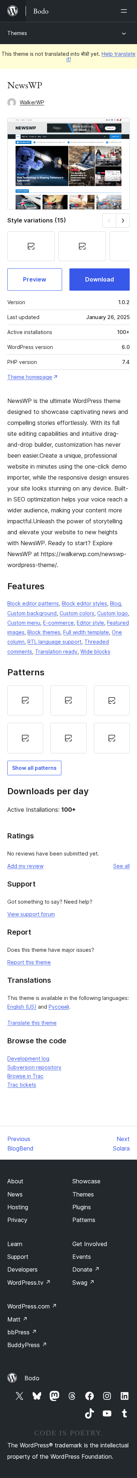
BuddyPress (27, 1345)
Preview (34, 279)
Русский (59, 1007)
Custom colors (77, 613)
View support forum (31, 914)
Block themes (43, 632)
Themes (17, 33)
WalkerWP (32, 102)
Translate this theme (32, 1023)
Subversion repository (34, 1067)
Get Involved (89, 1244)
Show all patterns (34, 768)
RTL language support (54, 642)
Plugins (81, 1207)
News (15, 1194)
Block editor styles (84, 603)
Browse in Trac (25, 1076)
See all (121, 866)
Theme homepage (29, 377)
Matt (17, 1319)
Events (81, 1256)
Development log (28, 1058)
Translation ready (56, 651)
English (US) (22, 1007)
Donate (86, 1269)
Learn (14, 1244)
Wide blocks (95, 651)
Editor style (90, 623)
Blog (115, 603)
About (15, 1181)
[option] (25, 700)
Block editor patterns (33, 603)
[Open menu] (125, 11)
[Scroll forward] (123, 220)
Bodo (31, 1378)
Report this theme (29, 962)
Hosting (17, 1207)
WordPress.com (32, 1306)
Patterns (83, 1219)
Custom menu (23, 623)
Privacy (17, 1219)
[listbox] (68, 719)
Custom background (32, 613)
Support (17, 1256)
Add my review (25, 866)
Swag (83, 1282)
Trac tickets (21, 1085)
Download (99, 279)
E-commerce (58, 623)
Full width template (86, 632)
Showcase (86, 1181)
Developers (22, 1269)
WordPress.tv (29, 1282)
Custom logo (112, 613)
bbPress (22, 1332)
